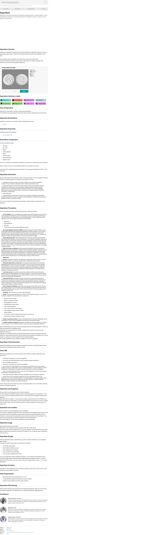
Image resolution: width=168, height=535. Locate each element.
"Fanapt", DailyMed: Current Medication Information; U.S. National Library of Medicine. (20, 532)
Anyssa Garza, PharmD (10, 530)
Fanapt (4, 124)
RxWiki (8, 533)
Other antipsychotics (7, 135)
